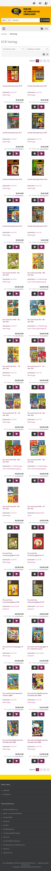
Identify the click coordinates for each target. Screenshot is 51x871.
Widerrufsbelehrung (10, 810)
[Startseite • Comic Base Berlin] (25, 12)
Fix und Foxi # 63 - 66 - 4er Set (36, 320)
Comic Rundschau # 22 (37, 226)
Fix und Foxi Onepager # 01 (13, 648)
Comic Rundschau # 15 (12, 86)
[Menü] (4, 29)
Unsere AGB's (7, 817)
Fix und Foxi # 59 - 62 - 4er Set (12, 320)
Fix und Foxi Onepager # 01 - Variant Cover (37, 648)
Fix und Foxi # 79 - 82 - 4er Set (36, 414)
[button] (6, 20)
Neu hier (6, 837)
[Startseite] (34, 3)
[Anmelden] (40, 3)
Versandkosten (19, 102)
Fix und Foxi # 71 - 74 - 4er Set (36, 367)
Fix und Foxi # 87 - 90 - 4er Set (36, 461)
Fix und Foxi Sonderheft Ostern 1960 (12, 694)
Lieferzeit (6, 790)
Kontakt (6, 825)
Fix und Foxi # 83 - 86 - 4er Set (12, 461)
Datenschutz (7, 853)
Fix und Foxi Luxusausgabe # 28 (11, 601)
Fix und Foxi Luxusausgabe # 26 (11, 554)
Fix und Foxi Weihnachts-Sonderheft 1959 (37, 694)
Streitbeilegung (8, 829)
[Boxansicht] (44, 54)
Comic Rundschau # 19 (12, 179)
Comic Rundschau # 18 (37, 133)
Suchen (45, 20)
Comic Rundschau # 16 (37, 86)
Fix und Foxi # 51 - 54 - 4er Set (11, 274)
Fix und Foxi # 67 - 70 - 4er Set (12, 367)
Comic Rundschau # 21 (12, 226)
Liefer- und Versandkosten (12, 813)
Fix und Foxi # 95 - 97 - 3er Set (36, 507)
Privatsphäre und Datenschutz (14, 845)
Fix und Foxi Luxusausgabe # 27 (35, 554)
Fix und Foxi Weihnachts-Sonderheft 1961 (13, 741)
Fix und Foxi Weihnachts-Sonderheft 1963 (37, 741)
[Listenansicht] (47, 54)
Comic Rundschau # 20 (37, 179)
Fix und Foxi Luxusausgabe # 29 (35, 601)
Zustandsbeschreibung (11, 841)
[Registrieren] (47, 3)
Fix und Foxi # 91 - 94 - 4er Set (11, 507)
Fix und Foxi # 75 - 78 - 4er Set (12, 414)
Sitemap (6, 849)
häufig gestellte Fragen (11, 833)
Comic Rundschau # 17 (12, 133)
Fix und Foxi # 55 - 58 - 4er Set (36, 274)
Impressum (7, 794)
